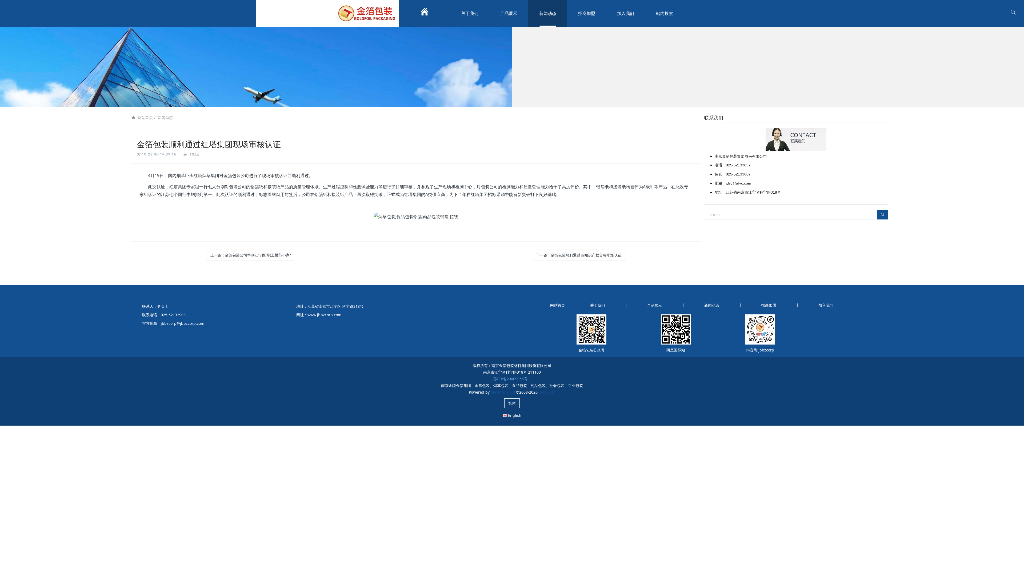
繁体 (512, 403)
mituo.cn (547, 392)
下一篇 (579, 255)
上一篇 (250, 255)
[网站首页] (424, 13)
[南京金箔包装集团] (368, 13)
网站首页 (145, 117)
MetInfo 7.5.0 (503, 392)
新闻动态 (165, 117)
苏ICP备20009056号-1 (512, 378)
